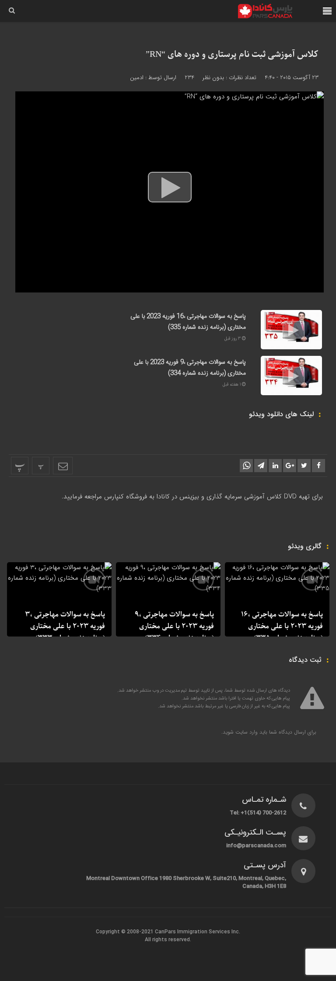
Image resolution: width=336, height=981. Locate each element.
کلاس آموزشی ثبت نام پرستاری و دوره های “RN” (232, 54)
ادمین (137, 77)
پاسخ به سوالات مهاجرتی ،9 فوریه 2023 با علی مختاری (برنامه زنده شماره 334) (190, 368)
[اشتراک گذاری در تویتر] (304, 465)
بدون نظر (213, 77)
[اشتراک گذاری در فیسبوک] (318, 465)
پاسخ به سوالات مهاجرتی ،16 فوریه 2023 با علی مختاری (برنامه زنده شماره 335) (188, 322)
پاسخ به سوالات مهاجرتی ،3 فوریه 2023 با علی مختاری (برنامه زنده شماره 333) (65, 626)
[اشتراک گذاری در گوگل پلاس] (289, 465)
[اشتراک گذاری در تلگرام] (260, 465)
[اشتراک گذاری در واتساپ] (246, 465)
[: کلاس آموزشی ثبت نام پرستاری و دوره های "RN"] (63, 465)
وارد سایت (246, 732)
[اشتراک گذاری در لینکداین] (275, 465)
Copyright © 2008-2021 (125, 932)
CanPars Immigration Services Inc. (197, 932)
